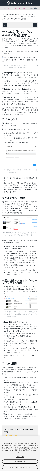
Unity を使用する (27, 14)
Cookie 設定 (20, 457)
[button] (7, 435)
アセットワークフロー (9, 16)
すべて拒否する (20, 461)
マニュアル (5, 8)
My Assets (7, 138)
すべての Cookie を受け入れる (20, 467)
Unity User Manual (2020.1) (10, 14)
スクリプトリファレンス (18, 8)
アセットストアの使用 (26, 16)
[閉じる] (38, 439)
